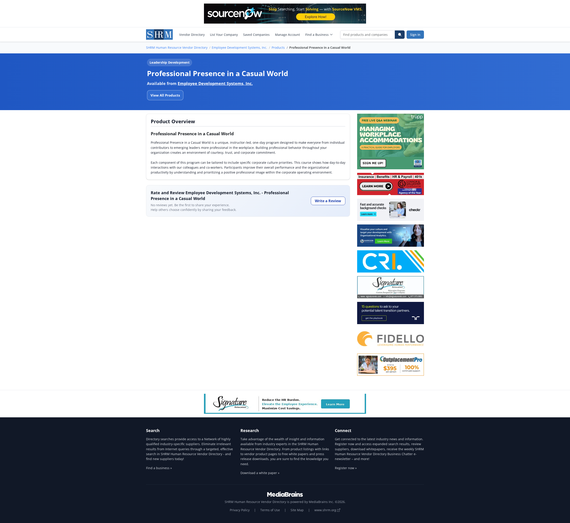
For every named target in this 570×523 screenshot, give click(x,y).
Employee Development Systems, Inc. (239, 47)
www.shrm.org (325, 510)
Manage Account (287, 34)
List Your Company (224, 34)
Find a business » (159, 468)
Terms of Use (270, 510)
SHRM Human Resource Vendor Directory (177, 47)
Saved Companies (256, 34)
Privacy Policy (240, 510)
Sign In (415, 34)
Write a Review (328, 200)
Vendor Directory (192, 34)
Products (278, 47)
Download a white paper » (259, 473)
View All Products (165, 95)
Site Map (297, 510)
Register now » (346, 468)
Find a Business (317, 34)
